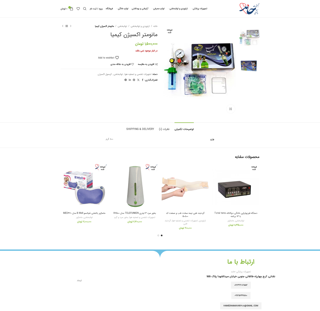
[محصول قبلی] (71, 26)
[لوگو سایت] (249, 8)
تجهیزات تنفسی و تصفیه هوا (138, 74)
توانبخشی (122, 26)
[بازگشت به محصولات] (67, 26)
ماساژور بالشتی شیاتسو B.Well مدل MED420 (84, 213)
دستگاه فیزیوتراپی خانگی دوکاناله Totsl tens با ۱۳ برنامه (235, 214)
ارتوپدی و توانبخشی (140, 26)
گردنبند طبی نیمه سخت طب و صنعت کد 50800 (185, 214)
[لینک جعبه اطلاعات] (240, 268)
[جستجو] (85, 8)
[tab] (184, 127)
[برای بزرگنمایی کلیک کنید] (230, 109)
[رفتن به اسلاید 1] (161, 235)
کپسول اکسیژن (105, 74)
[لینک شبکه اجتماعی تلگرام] (126, 80)
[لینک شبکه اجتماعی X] (138, 80)
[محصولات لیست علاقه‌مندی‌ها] (78, 8)
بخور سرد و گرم (121, 217)
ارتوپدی (202, 220)
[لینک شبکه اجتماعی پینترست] (134, 80)
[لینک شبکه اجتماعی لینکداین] (130, 80)
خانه (155, 26)
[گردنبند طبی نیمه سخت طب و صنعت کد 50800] (185, 186)
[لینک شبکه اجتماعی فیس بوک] (142, 80)
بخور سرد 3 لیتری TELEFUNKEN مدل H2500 (135, 213)
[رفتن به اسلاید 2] (158, 235)
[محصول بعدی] (63, 26)
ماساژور (231, 220)
